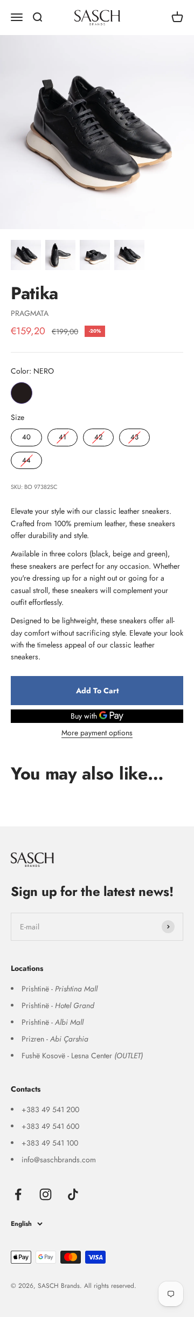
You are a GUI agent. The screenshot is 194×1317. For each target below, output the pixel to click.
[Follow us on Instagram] (45, 1194)
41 (62, 435)
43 (134, 435)
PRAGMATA (29, 313)
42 (98, 435)
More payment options (97, 732)
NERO (21, 393)
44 (26, 458)
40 (26, 435)
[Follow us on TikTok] (73, 1194)
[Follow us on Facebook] (18, 1194)
